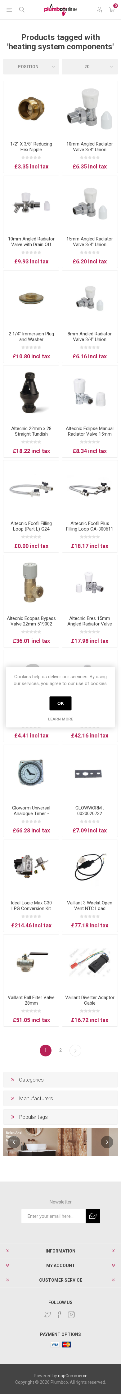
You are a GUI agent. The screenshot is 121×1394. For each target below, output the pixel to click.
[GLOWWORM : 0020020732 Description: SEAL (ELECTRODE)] (90, 772)
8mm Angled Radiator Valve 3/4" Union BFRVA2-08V (90, 339)
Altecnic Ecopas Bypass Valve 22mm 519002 (31, 621)
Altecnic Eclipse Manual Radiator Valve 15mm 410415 (90, 434)
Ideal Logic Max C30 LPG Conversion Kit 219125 (31, 908)
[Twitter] (48, 1315)
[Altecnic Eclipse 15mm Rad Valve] (90, 393)
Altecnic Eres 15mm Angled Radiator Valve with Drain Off (89, 624)
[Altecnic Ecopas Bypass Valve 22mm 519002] (31, 583)
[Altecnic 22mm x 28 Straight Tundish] (31, 393)
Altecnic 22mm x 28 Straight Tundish (31, 431)
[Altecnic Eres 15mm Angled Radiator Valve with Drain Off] (90, 583)
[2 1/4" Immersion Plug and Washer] (31, 298)
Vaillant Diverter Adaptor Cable (89, 1000)
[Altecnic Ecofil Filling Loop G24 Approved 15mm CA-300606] (31, 488)
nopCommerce (72, 1375)
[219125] (31, 867)
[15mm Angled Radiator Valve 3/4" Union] (90, 203)
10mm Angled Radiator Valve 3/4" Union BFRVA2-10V (89, 149)
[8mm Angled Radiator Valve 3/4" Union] (90, 298)
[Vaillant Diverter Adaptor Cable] (90, 962)
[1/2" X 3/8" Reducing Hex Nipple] (31, 109)
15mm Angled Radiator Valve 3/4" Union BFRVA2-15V (89, 244)
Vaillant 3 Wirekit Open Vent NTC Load (89, 905)
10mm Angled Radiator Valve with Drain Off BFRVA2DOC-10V (31, 244)
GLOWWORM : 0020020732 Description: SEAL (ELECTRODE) (90, 816)
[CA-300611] (90, 488)
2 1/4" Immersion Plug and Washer (31, 336)
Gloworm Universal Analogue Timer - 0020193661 (31, 813)
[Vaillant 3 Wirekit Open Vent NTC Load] (90, 867)
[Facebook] (60, 1315)
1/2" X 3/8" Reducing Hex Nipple (31, 146)
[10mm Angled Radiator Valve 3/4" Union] (90, 109)
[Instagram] (71, 1315)
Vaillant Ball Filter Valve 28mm (31, 1000)
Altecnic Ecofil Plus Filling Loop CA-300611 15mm (89, 529)
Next (75, 1050)
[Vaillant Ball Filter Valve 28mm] (31, 962)
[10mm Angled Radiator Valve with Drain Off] (31, 203)
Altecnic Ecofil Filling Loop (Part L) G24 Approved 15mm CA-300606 (31, 532)
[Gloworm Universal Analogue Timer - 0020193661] (31, 772)
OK (60, 703)
